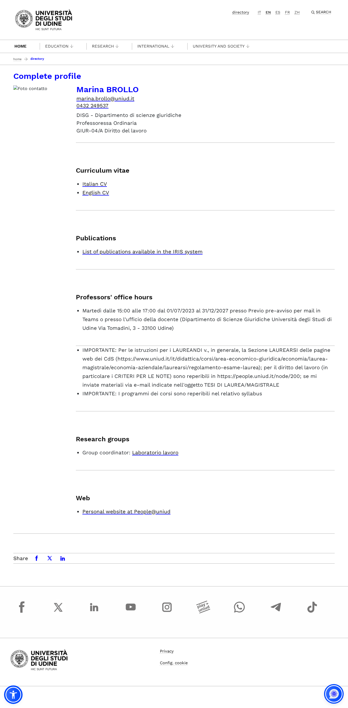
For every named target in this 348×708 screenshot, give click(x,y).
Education (57, 46)
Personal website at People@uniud (126, 511)
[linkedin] (94, 612)
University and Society (219, 46)
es (277, 12)
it (259, 12)
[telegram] (276, 612)
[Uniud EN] (43, 19)
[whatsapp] (239, 612)
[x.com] (58, 612)
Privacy (167, 651)
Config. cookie (174, 662)
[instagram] (167, 612)
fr (287, 12)
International (153, 46)
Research (103, 46)
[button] (13, 695)
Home (20, 46)
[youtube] (130, 612)
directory (240, 12)
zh (297, 12)
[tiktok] (312, 612)
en (268, 12)
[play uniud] (203, 612)
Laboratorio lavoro (155, 452)
